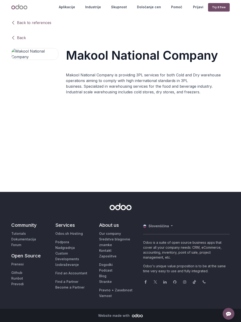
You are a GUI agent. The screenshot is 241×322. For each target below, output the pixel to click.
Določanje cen (149, 7)
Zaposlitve (107, 256)
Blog (102, 276)
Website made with (114, 316)
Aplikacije (67, 7)
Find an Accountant (71, 273)
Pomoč (176, 7)
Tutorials (18, 233)
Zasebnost (124, 290)
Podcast (105, 270)
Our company (110, 233)
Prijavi (198, 7)
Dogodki (106, 265)
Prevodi (17, 284)
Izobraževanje (67, 265)
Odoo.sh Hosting (69, 233)
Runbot (17, 278)
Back (21, 37)
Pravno (105, 290)
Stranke (105, 282)
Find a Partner (66, 282)
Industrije (93, 7)
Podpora (62, 242)
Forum (16, 245)
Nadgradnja (65, 248)
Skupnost (119, 7)
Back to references (34, 22)
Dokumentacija (23, 239)
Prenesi (17, 264)
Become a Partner (69, 287)
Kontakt (105, 250)
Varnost (105, 296)
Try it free (219, 7)
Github (16, 273)
